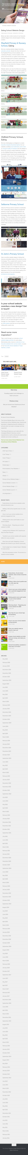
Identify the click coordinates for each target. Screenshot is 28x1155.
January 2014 (6, 1070)
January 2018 (6, 967)
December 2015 (7, 1017)
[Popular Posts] (7, 569)
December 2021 (7, 822)
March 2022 (6, 811)
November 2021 (7, 825)
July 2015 (5, 1028)
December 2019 (7, 893)
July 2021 (5, 836)
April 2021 (5, 843)
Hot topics (5, 461)
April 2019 (5, 921)
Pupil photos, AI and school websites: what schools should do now (17, 574)
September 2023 (7, 758)
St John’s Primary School (12, 254)
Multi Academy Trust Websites (10, 468)
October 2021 (6, 829)
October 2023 (6, 755)
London (6, 356)
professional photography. (8, 274)
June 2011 (5, 1124)
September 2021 (7, 833)
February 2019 (6, 928)
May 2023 (5, 765)
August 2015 (6, 1024)
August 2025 (6, 684)
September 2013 (7, 1077)
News (4, 472)
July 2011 (5, 1120)
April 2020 (5, 879)
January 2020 (6, 889)
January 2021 (6, 854)
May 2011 (5, 1127)
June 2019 (5, 914)
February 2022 (6, 815)
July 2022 (5, 797)
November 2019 (7, 896)
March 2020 (6, 882)
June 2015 (5, 1031)
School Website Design (9, 25)
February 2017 (6, 992)
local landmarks (15, 146)
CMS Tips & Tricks (7, 451)
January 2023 (6, 779)
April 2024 (5, 733)
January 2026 (6, 666)
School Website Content (9, 483)
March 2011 (6, 1131)
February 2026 (6, 662)
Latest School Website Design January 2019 (5, 374)
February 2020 (6, 886)
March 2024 (6, 737)
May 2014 (5, 1063)
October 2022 (6, 790)
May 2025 (5, 694)
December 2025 (7, 669)
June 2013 (5, 1085)
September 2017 (7, 974)
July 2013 (5, 1081)
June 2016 (5, 1006)
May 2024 (5, 730)
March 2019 (6, 925)
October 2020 (6, 865)
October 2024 (6, 719)
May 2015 (5, 1035)
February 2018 (6, 964)
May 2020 (5, 875)
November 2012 (7, 1092)
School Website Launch (9, 490)
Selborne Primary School (12, 204)
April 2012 (5, 1109)
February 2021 (6, 850)
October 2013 (6, 1074)
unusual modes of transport (10, 148)
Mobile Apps (6, 465)
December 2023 (7, 747)
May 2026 (5, 659)
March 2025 (6, 701)
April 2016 (5, 1010)
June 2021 (5, 840)
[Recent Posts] (20, 569)
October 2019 (6, 900)
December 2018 (7, 936)
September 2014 (7, 1056)
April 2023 (5, 769)
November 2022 (7, 786)
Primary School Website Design (11, 479)
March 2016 (6, 1014)
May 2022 (5, 804)
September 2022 (7, 794)
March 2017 (6, 989)
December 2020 (7, 857)
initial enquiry (6, 323)
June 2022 (5, 801)
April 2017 (5, 985)
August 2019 (6, 907)
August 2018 (6, 950)
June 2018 (5, 957)
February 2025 (6, 705)
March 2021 (6, 847)
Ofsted (4, 475)
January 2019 (6, 932)
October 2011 (6, 1116)
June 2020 (5, 872)
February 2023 (6, 776)
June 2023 (5, 762)
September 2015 (7, 1021)
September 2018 (7, 946)
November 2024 (7, 715)
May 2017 (5, 982)
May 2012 (5, 1106)
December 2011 (7, 1113)
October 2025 (6, 676)
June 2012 (5, 1102)
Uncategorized (6, 493)
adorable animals (5, 51)
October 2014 (6, 1053)
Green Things (6, 458)
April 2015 (5, 1038)
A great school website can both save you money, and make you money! (17, 638)
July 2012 (5, 1099)
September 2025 (7, 680)
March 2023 (6, 772)
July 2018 (5, 953)
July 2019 (5, 911)
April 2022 (5, 808)
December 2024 (7, 712)
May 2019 (5, 918)
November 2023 (7, 751)
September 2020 (7, 868)
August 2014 (6, 1060)
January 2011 (6, 1138)
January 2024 (6, 744)
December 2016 (7, 999)
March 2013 (6, 1088)
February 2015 (6, 1045)
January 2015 (6, 1049)
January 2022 (6, 818)
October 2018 (6, 943)
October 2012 (6, 1095)
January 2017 (6, 996)
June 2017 (5, 978)
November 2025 (7, 673)
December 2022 (7, 783)
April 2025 (5, 698)
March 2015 (6, 1042)
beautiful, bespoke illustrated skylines (10, 145)
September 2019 (7, 904)
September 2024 (7, 723)
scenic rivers (23, 146)
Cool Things (6, 454)
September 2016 (7, 1003)
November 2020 (7, 861)
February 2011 (6, 1134)
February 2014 (6, 1067)
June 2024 (5, 726)
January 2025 (6, 708)
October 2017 (6, 971)
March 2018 (6, 960)
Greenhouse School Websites (8, 422)
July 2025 (5, 687)
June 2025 (5, 691)
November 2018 (7, 939)
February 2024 (6, 740)
